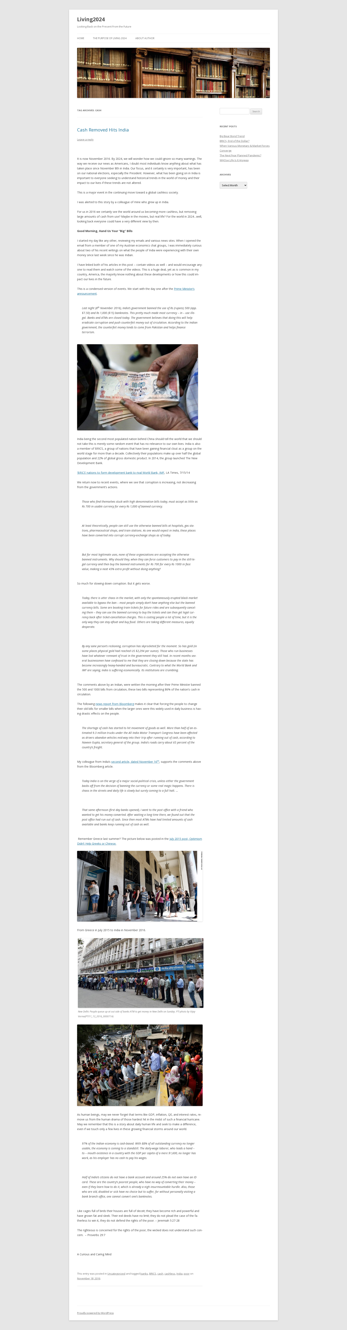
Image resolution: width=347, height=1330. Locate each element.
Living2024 (91, 19)
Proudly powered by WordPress (95, 1313)
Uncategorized (116, 1273)
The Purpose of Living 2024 (110, 38)
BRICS (152, 1273)
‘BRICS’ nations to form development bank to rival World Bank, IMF (120, 473)
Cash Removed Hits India (103, 130)
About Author (144, 38)
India (180, 1273)
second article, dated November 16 (135, 762)
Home (80, 38)
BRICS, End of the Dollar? (234, 141)
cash (160, 1273)
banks (144, 1273)
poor (187, 1273)
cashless (169, 1273)
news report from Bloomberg (115, 704)
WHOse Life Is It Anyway (234, 160)
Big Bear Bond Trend (232, 136)
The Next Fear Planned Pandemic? (240, 155)
